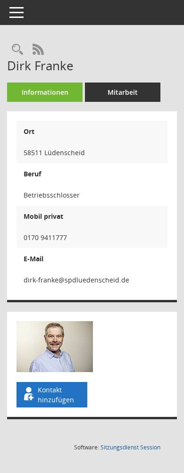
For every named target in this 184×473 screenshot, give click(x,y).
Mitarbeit (123, 92)
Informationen (45, 92)
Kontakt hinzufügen (56, 394)
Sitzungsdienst (130, 447)
